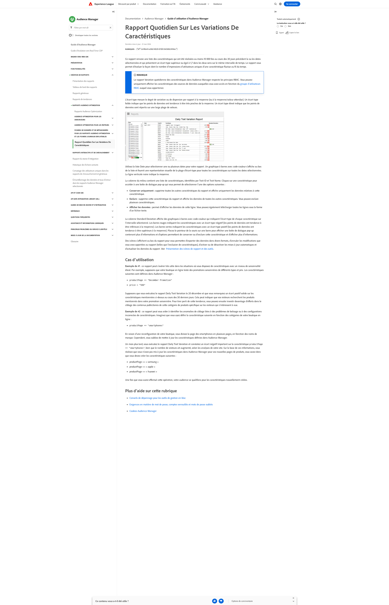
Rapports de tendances (82, 99)
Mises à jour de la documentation (85, 235)
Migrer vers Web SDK (79, 57)
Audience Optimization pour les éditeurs (91, 125)
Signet (281, 32)
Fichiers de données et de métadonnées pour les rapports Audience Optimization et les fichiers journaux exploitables (92, 133)
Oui (281, 26)
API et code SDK (77, 193)
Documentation (133, 18)
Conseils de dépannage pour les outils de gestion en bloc (157, 397)
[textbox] (91, 27)
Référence (75, 211)
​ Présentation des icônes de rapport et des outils (189, 248)
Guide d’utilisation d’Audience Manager (187, 18)
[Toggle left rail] (113, 12)
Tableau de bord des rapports (85, 87)
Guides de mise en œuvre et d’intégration (88, 205)
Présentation (76, 63)
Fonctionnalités (78, 69)
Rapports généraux (81, 93)
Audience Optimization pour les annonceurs (87, 118)
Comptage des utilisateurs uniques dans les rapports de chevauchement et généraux (90, 172)
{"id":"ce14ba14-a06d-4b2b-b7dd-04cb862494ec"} (156, 49)
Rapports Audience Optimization (86, 105)
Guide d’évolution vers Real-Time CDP (87, 50)
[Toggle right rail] (275, 12)
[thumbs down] (221, 601)
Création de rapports (80, 75)
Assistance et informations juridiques (87, 223)
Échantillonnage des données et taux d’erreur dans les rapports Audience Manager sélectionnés (91, 183)
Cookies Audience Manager (143, 410)
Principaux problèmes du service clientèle (89, 229)
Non (289, 26)
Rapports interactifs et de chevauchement (91, 153)
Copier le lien (294, 32)
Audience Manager (154, 18)
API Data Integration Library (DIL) (85, 199)
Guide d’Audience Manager (83, 44)
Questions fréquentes (80, 217)
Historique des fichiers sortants (85, 164)
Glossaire (74, 241)
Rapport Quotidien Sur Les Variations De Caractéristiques (93, 144)
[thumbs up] (214, 601)
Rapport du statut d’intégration (85, 158)
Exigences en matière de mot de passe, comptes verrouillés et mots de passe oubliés (171, 404)
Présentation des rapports (83, 81)
